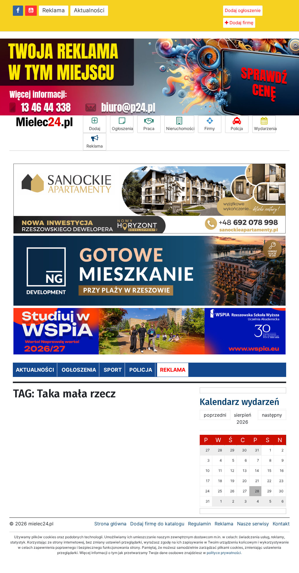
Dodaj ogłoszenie (243, 10)
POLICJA (140, 370)
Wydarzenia (265, 128)
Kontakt (281, 524)
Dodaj (94, 128)
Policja (237, 128)
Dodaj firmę (240, 22)
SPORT (113, 370)
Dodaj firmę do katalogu (157, 524)
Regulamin (199, 524)
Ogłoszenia (122, 128)
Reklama (53, 10)
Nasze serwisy (253, 524)
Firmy (209, 128)
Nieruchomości (180, 128)
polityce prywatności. (224, 553)
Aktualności (89, 10)
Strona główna (110, 524)
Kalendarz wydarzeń (239, 402)
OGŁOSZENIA (79, 370)
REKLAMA (172, 370)
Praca (148, 128)
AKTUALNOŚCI (35, 370)
